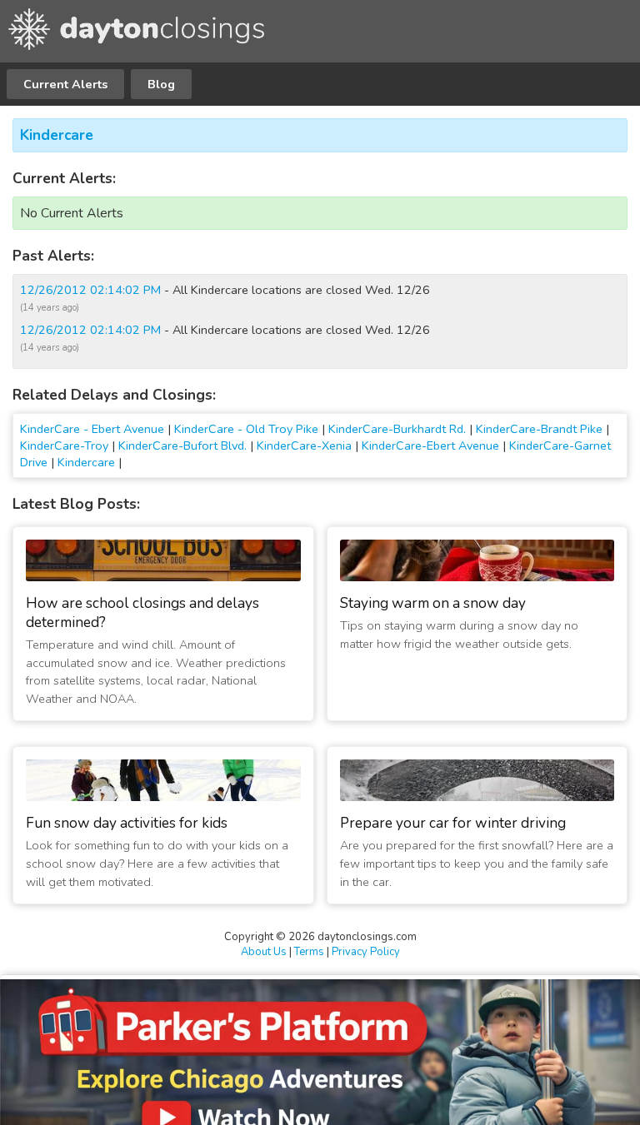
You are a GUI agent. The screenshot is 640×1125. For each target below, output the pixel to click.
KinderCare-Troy (64, 445)
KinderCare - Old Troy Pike (246, 429)
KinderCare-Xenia (304, 445)
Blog (161, 84)
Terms (309, 951)
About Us (264, 951)
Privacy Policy (366, 951)
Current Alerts (65, 84)
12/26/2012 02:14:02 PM (90, 289)
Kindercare (56, 135)
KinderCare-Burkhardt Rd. (397, 429)
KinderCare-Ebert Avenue (430, 445)
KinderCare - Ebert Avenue (92, 429)
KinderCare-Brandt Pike (539, 429)
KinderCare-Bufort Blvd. (182, 445)
